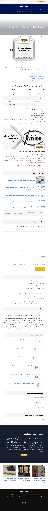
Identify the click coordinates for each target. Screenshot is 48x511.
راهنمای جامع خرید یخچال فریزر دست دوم (23, 201)
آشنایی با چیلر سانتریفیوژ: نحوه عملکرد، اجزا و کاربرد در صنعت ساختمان (29, 303)
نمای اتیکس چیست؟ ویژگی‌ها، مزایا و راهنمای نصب (33, 296)
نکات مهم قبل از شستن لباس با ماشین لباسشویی (21, 180)
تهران (43, 419)
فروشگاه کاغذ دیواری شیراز (38, 400)
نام (22, 250)
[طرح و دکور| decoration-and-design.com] (41, 2)
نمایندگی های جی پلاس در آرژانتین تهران (24, 207)
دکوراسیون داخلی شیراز (39, 397)
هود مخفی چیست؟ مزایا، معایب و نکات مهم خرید (33, 291)
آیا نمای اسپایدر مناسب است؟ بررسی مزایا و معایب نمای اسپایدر (31, 293)
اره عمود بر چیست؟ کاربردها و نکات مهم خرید (34, 298)
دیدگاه (43, 230)
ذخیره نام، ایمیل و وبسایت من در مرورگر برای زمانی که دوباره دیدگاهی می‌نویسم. (29, 264)
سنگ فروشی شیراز (40, 405)
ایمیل (43, 250)
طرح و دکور (24, 6)
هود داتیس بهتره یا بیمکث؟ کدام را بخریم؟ (35, 283)
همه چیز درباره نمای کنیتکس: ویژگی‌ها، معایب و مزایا (33, 301)
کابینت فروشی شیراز (40, 410)
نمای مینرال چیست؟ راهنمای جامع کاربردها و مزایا (34, 288)
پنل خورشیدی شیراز (40, 402)
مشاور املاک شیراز (40, 407)
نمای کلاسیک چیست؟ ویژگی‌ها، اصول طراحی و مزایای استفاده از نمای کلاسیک (28, 281)
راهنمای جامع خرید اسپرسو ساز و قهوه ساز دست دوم (20, 195)
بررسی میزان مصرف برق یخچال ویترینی (36, 286)
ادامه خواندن (24, 454)
